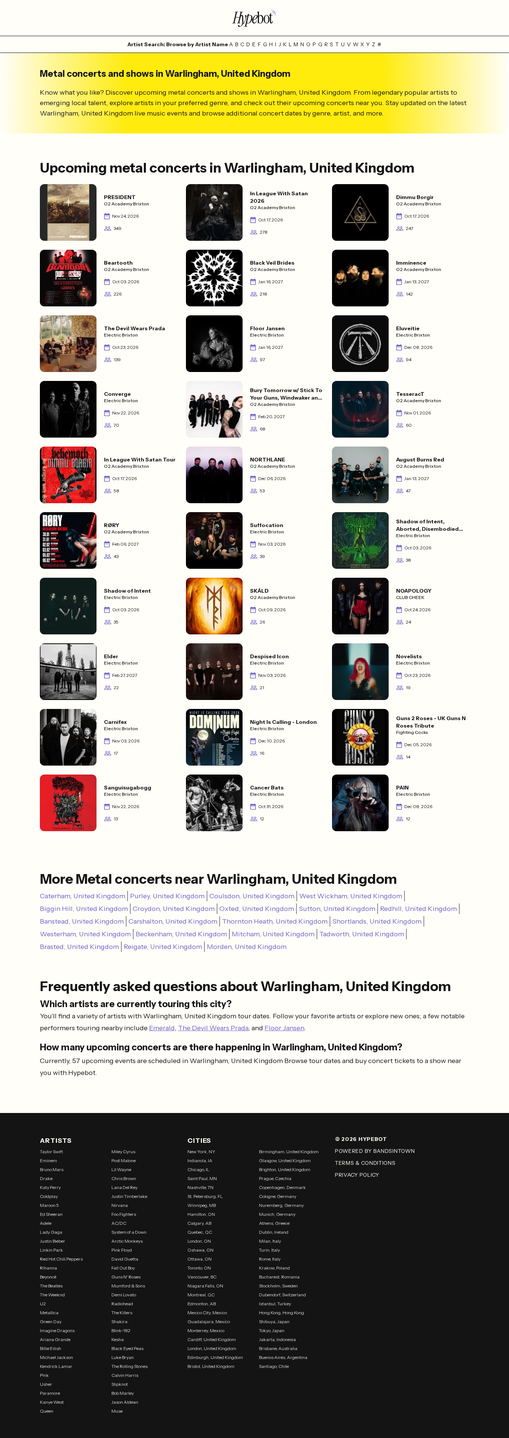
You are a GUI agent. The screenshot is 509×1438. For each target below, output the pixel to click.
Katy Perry (50, 1187)
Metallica (49, 1312)
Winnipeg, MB (201, 1205)
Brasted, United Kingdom (79, 947)
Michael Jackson (56, 1357)
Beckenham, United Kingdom (181, 934)
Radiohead (122, 1303)
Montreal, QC (201, 1294)
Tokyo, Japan (271, 1330)
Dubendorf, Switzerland (282, 1294)
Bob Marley (122, 1393)
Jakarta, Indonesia (277, 1339)
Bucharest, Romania (279, 1277)
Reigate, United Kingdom (163, 947)
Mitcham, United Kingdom (273, 934)
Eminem (48, 1160)
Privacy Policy (357, 1174)
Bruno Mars (51, 1169)
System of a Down (128, 1232)
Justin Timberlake (129, 1196)
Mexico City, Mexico (207, 1312)
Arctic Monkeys (127, 1241)
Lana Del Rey (124, 1187)
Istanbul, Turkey (275, 1303)
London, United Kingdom (211, 1348)
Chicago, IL (198, 1169)
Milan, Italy (270, 1241)
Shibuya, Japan (274, 1321)
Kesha (117, 1339)
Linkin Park (51, 1250)
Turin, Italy (269, 1250)
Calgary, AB (199, 1223)
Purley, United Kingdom (167, 896)
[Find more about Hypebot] (254, 18)
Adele (45, 1223)
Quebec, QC (199, 1232)
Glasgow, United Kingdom (285, 1160)
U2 (43, 1303)
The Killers (121, 1312)
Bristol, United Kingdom (210, 1366)
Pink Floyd (121, 1250)
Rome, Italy (270, 1259)
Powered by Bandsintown (375, 1151)
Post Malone (123, 1160)
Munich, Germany (277, 1214)
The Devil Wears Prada (213, 1028)
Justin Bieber (52, 1241)
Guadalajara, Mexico (208, 1321)
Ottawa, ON (199, 1259)
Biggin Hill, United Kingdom (84, 909)
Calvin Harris (124, 1375)
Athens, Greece (274, 1223)
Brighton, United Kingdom (284, 1169)
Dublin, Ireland (273, 1232)
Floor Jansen (284, 1028)
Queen (46, 1411)
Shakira (119, 1321)
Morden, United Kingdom (247, 947)
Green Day (50, 1321)
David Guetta (124, 1259)
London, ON (199, 1241)
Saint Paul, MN (202, 1178)
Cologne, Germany (277, 1196)
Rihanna (48, 1268)
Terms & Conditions (365, 1163)
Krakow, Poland (274, 1268)
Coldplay (49, 1196)
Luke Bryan (122, 1357)
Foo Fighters (123, 1214)
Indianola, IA (199, 1160)
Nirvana (119, 1205)
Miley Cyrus (123, 1151)
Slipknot (119, 1384)
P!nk (44, 1375)
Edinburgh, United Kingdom (215, 1357)
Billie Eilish (50, 1348)
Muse (117, 1411)
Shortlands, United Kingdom (376, 921)
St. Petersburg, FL (205, 1196)
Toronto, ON (199, 1268)
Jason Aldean (124, 1402)
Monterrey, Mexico (205, 1330)
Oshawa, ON (200, 1250)
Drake (46, 1178)
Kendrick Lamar (56, 1366)
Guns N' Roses (125, 1277)
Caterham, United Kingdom (82, 896)
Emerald (162, 1028)
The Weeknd (52, 1294)
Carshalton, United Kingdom (173, 921)
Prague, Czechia (275, 1178)
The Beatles (51, 1286)
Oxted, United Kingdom (256, 909)
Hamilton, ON (201, 1214)
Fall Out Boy (123, 1268)
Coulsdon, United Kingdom (251, 896)
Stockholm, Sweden (278, 1286)
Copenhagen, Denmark (282, 1187)
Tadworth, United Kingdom (361, 934)
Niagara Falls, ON (205, 1286)
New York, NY (201, 1151)
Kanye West (52, 1402)
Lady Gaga (51, 1232)
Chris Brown (123, 1178)
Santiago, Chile (274, 1366)
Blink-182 (120, 1330)
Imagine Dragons (57, 1330)
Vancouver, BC (201, 1277)
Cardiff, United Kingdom (211, 1339)
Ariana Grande (55, 1339)
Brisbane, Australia (278, 1348)
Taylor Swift (51, 1151)
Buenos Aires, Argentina (283, 1357)
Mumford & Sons (128, 1286)
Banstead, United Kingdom (82, 921)
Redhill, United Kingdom (418, 909)
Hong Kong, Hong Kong (281, 1312)
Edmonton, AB (201, 1303)
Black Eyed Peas (127, 1348)
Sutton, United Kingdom (337, 909)
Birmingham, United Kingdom (289, 1151)
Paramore (50, 1393)
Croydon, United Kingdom (174, 909)
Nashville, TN (200, 1187)
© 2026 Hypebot (361, 1139)
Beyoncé (48, 1277)
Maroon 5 (49, 1205)
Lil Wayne (121, 1169)
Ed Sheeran (51, 1214)
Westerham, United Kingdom (85, 934)
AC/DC (118, 1223)
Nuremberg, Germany (281, 1205)
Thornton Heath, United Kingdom (275, 921)
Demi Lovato (123, 1294)
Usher (46, 1384)
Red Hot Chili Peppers (61, 1259)
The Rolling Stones (129, 1366)
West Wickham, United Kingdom (350, 896)
